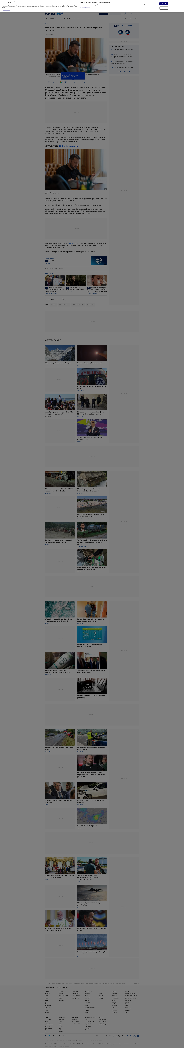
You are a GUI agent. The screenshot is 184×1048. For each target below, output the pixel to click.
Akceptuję (164, 3)
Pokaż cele (163, 8)
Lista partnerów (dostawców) (85, 7)
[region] (92, 6)
